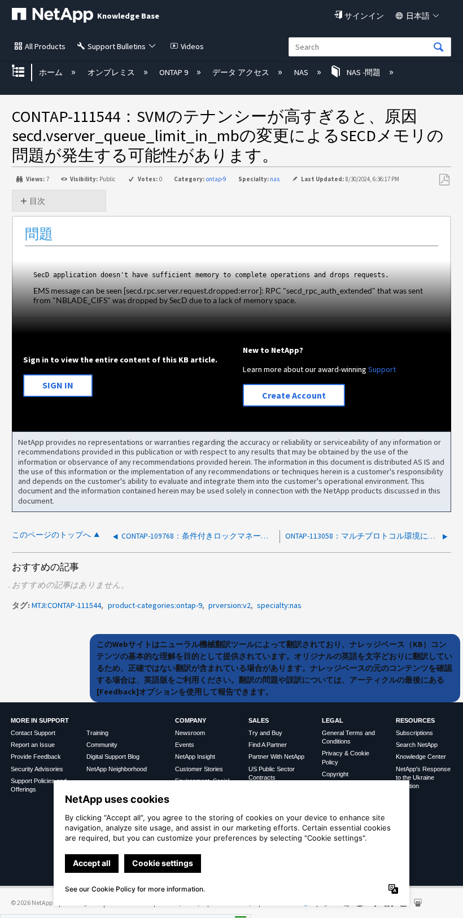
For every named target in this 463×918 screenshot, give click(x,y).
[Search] (439, 48)
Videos (192, 46)
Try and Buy (265, 732)
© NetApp (32, 902)
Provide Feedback (36, 756)
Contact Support (33, 732)
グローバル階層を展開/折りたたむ (25, 72)
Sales (258, 720)
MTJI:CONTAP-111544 (66, 605)
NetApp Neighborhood (116, 769)
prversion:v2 (229, 605)
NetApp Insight (195, 756)
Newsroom (190, 732)
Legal (332, 720)
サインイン (364, 16)
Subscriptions (414, 732)
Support (382, 369)
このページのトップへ (51, 535)
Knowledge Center (421, 756)
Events (184, 744)
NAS (301, 72)
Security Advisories (37, 769)
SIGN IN (57, 385)
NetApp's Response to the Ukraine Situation (423, 778)
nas (274, 179)
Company (190, 720)
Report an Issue (33, 744)
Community (101, 744)
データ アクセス (241, 72)
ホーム (51, 72)
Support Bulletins (117, 46)
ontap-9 (216, 179)
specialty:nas (279, 605)
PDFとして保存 (444, 180)
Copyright (335, 774)
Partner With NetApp (276, 756)
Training (97, 732)
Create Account (294, 395)
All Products (45, 46)
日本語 (418, 16)
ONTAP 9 (174, 72)
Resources (415, 720)
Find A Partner (267, 744)
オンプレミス (112, 72)
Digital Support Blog (112, 756)
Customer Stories (199, 769)
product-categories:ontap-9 (155, 605)
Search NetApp (417, 744)
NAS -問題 (363, 72)
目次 (37, 201)
